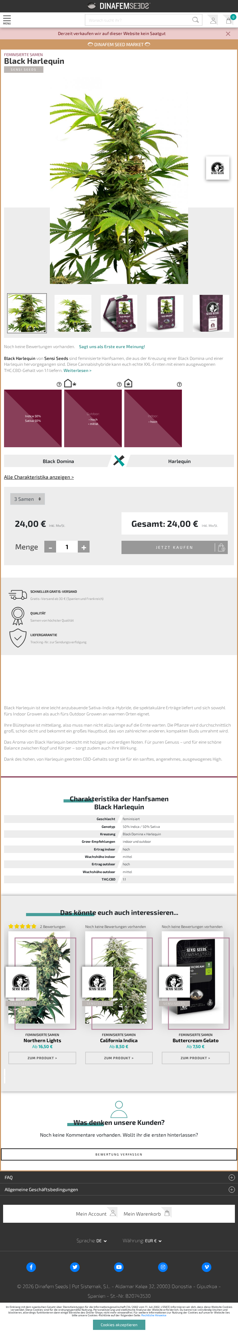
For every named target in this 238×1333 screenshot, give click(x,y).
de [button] (99, 1240)
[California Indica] (116, 977)
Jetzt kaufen (174, 547)
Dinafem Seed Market (119, 44)
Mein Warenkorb (228, 20)
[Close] (228, 34)
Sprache (86, 1240)
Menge (26, 546)
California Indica (119, 1040)
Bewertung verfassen (119, 1154)
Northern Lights (42, 1040)
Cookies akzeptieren (119, 1324)
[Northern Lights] (39, 977)
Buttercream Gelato (195, 1040)
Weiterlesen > (77, 370)
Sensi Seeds (24, 69)
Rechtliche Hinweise (153, 1315)
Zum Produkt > (42, 1058)
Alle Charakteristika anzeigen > (39, 477)
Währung (133, 1240)
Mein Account (212, 20)
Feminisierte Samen (23, 55)
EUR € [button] (151, 1240)
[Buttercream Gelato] (192, 977)
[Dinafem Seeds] (119, 6)
